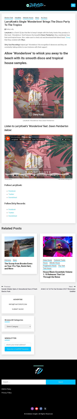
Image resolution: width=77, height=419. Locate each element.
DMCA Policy (6, 389)
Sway (68, 37)
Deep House (47, 260)
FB (40, 408)
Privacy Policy (7, 393)
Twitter (11, 194)
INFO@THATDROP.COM (18, 304)
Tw (45, 408)
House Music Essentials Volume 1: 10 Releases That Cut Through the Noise (57, 274)
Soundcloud (13, 197)
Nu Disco (44, 18)
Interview (8, 260)
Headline (18, 18)
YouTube (36, 408)
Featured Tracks (59, 260)
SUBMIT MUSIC (18, 309)
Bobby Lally (10, 29)
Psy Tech (61, 266)
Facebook (12, 191)
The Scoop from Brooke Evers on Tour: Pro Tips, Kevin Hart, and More (18, 266)
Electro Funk (9, 18)
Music (37, 18)
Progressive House (49, 266)
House (45, 263)
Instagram (32, 408)
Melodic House (28, 18)
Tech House (47, 268)
